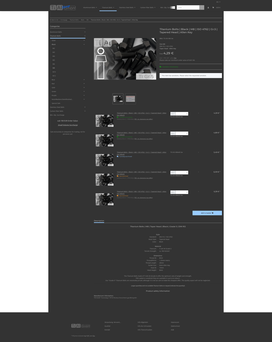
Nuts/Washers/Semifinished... (62, 99)
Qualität (107, 326)
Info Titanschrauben (145, 330)
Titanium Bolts (55, 36)
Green (54, 91)
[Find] (201, 7)
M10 (54, 72)
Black (54, 44)
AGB (172, 330)
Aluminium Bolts (56, 32)
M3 (54, 52)
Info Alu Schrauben (144, 326)
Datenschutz (175, 326)
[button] (208, 7)
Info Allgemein (143, 322)
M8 (54, 68)
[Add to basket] (95, 26)
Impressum (175, 322)
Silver (54, 40)
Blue (53, 80)
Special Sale (56, 103)
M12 (54, 76)
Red (53, 84)
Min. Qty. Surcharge (57, 115)
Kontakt (107, 330)
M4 (54, 56)
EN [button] (217, 2)
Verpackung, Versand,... (113, 322)
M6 (54, 64)
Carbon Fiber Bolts (56, 111)
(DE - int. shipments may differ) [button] (143, 119)
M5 (54, 60)
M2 (54, 48)
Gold (53, 88)
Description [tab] (99, 221)
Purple (54, 95)
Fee (175, 58)
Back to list (55, 20)
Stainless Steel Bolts (57, 107)
